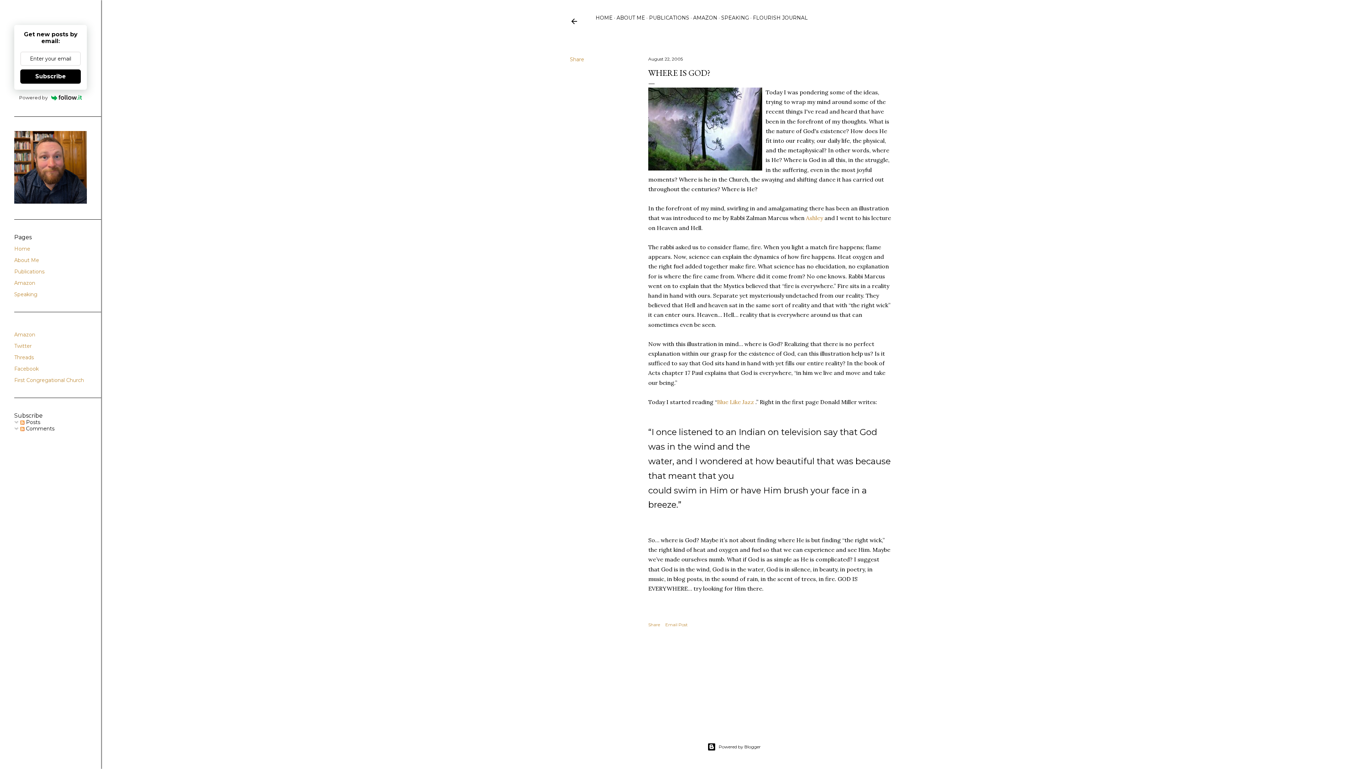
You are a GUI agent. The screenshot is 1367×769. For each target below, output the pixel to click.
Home (604, 18)
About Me (631, 18)
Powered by (33, 97)
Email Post (676, 624)
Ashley (814, 217)
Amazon (705, 18)
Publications (669, 18)
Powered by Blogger (740, 746)
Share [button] (577, 59)
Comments (39, 428)
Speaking (735, 18)
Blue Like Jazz (735, 402)
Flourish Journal (780, 18)
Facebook (26, 369)
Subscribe (50, 76)
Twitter (23, 346)
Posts (32, 422)
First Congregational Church (49, 380)
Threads (24, 357)
